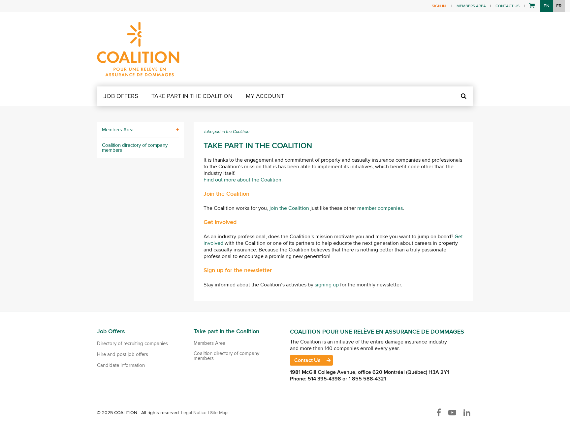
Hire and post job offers (122, 354)
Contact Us (507, 6)
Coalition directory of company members (135, 147)
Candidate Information (121, 365)
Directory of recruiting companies (132, 343)
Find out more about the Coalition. (243, 180)
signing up (327, 284)
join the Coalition (289, 208)
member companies (380, 208)
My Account (265, 96)
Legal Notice (193, 412)
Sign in (439, 6)
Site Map (219, 412)
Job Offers (121, 96)
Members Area (471, 6)
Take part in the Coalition (192, 96)
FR (559, 6)
